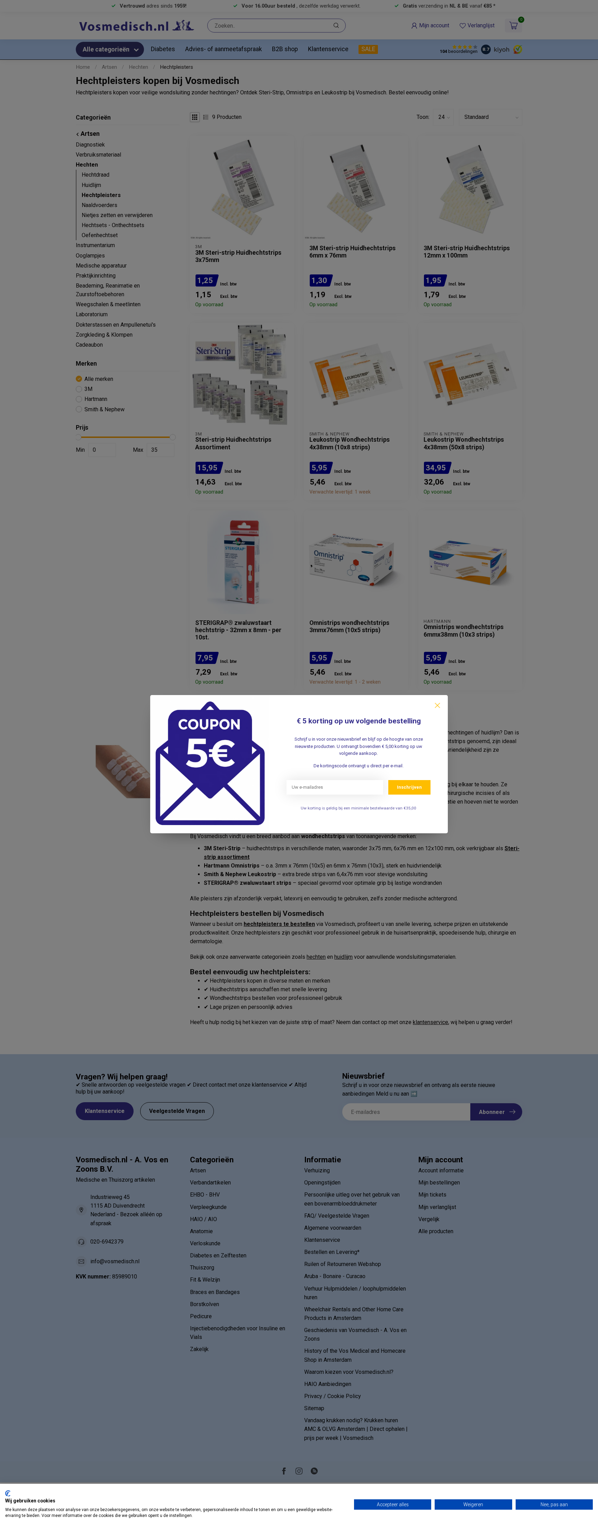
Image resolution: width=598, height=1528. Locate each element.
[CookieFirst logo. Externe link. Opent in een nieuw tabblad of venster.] (7, 1493)
